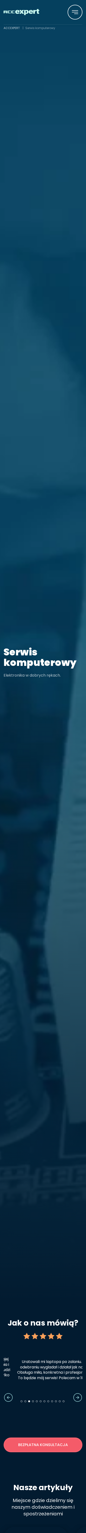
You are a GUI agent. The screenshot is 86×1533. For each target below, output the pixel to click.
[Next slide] (77, 1397)
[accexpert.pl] (21, 12)
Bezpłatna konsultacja (43, 1445)
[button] (75, 12)
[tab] (21, 1401)
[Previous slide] (8, 1397)
